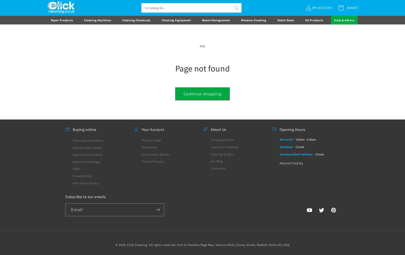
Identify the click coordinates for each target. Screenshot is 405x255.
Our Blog (217, 161)
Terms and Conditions (88, 140)
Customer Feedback (225, 147)
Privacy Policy (82, 176)
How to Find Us (291, 163)
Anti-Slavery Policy (86, 183)
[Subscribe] (158, 209)
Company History (223, 140)
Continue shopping (202, 94)
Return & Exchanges (86, 162)
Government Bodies (155, 154)
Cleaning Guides (222, 154)
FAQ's (76, 169)
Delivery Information (87, 148)
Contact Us (218, 168)
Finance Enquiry (153, 161)
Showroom (149, 147)
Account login (151, 140)
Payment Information (88, 155)
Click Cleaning (137, 245)
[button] (191, 8)
